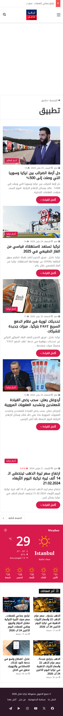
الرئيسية (54, 100)
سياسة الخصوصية (37, 699)
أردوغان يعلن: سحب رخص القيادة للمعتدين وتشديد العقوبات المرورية (32, 402)
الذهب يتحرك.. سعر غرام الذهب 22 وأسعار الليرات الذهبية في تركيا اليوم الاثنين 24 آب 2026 (47, 621)
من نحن (22, 699)
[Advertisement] (31, 57)
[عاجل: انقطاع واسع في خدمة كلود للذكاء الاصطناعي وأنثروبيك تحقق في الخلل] (16, 647)
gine (56, 168)
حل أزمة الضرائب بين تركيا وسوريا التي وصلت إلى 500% (34, 175)
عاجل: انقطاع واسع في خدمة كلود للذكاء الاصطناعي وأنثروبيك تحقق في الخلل (17, 664)
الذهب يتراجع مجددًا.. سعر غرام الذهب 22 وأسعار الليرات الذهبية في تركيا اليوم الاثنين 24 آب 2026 (48, 666)
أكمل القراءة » (48, 199)
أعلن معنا (11, 699)
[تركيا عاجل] (31, 15)
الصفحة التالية (15, 518)
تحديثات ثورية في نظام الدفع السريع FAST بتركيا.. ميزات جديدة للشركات (34, 326)
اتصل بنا (52, 699)
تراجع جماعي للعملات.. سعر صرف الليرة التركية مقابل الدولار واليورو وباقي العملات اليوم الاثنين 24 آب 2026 (17, 623)
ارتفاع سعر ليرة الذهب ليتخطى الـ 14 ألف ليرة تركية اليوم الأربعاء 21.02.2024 (34, 478)
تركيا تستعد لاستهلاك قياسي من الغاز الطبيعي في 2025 (33, 249)
